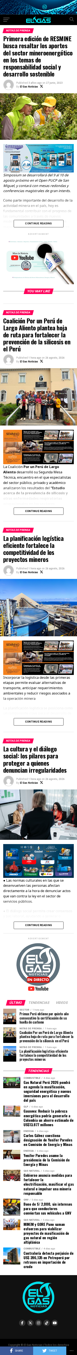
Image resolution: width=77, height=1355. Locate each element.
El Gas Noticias (29, 86)
